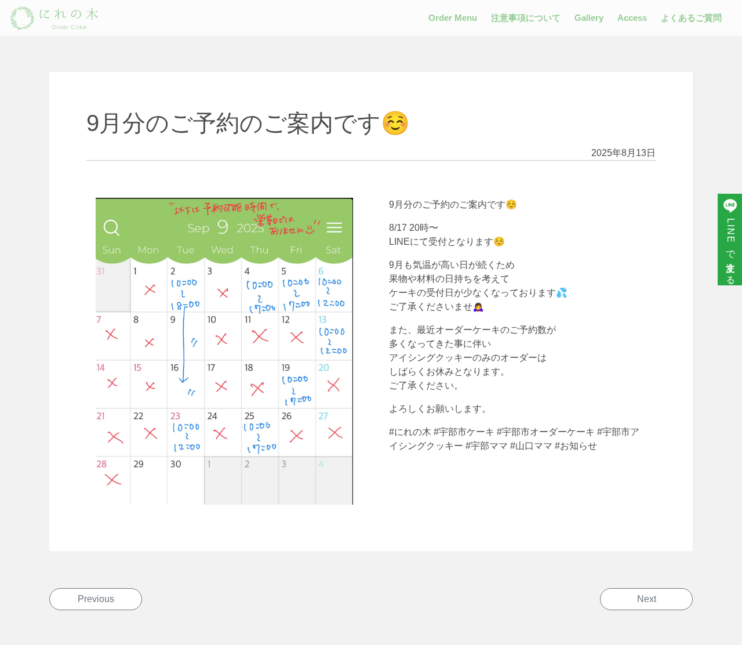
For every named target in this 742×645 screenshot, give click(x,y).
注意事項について (526, 18)
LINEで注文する (731, 248)
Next (646, 599)
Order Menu (452, 18)
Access (632, 18)
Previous (96, 599)
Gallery (588, 18)
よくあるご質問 (691, 18)
